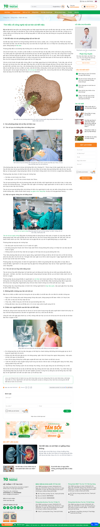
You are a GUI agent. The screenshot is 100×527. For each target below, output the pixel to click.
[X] (8, 507)
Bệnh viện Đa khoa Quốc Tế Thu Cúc (48, 484)
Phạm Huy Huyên (86, 54)
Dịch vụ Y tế (26, 12)
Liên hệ (76, 12)
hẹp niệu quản (50, 286)
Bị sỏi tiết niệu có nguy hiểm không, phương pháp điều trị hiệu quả (61, 468)
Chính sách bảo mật (8, 500)
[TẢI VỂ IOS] (6, 517)
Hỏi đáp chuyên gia (46, 12)
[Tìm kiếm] (63, 6)
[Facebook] (4, 507)
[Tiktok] (18, 507)
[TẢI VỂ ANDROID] (13, 517)
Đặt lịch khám (86, 62)
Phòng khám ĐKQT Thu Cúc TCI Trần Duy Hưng (82, 484)
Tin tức (70, 12)
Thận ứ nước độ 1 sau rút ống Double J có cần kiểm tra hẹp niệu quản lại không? (86, 97)
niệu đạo (18, 45)
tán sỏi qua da (32, 70)
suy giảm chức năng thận (37, 191)
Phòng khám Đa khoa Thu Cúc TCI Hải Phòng (81, 502)
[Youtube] (14, 507)
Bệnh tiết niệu (23, 17)
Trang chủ (6, 17)
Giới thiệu (7, 12)
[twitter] (29, 387)
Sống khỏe (35, 12)
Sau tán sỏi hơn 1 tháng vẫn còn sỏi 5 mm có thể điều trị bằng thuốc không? (87, 80)
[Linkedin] (11, 507)
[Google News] (21, 507)
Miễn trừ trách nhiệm (9, 498)
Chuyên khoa (16, 12)
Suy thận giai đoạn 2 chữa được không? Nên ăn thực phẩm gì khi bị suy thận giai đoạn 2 (90, 123)
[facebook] (26, 387)
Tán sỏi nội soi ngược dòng (11, 235)
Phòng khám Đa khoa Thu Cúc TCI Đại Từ (48, 502)
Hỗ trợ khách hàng (60, 12)
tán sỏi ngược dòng (23, 231)
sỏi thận (37, 279)
